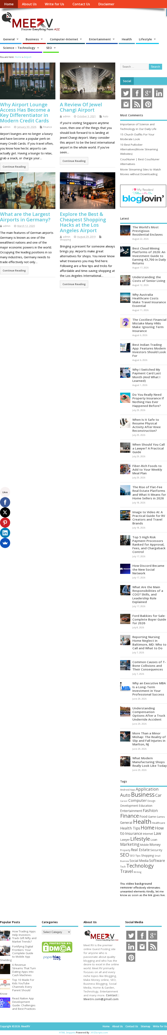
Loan (154, 839)
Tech (123, 866)
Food (143, 816)
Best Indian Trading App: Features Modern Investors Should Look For (149, 350)
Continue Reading (14, 166)
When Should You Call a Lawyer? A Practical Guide (148, 448)
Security (156, 850)
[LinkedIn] (5, 533)
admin (6, 127)
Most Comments (131, 115)
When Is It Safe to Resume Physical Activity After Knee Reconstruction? (146, 425)
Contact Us (81, 4)
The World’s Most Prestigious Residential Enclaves (147, 230)
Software (157, 860)
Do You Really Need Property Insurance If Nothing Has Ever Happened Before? (148, 400)
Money (155, 844)
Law (157, 833)
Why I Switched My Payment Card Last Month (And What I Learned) (146, 375)
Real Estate (140, 849)
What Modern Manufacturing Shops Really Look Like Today (149, 761)
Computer (137, 800)
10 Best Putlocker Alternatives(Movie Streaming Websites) (139, 149)
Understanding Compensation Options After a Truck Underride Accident (148, 713)
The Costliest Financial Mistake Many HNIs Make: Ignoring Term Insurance (149, 325)
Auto (105, 116)
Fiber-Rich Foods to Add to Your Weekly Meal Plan (147, 469)
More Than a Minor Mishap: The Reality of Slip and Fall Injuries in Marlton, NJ (149, 738)
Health (127, 39)
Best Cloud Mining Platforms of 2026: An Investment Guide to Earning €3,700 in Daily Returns (149, 255)
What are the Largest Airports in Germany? (25, 217)
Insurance (133, 833)
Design (151, 800)
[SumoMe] (5, 543)
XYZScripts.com (99, 1032)
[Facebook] (5, 502)
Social (127, 81)
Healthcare (158, 823)
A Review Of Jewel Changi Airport (81, 107)
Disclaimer (106, 4)
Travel (126, 871)
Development (129, 806)
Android (125, 789)
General (9, 39)
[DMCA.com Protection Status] (57, 952)
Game (152, 817)
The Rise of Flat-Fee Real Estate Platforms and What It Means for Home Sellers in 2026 (149, 492)
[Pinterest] (5, 523)
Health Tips (130, 828)
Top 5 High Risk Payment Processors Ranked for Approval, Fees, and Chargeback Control (149, 544)
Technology (140, 865)
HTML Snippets (67, 1032)
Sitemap (145, 1026)
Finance (47, 127)
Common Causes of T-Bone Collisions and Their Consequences (149, 665)
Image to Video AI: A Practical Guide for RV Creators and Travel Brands (148, 517)
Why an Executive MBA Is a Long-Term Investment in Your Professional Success (149, 688)
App (132, 789)
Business (32, 39)
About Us (29, 4)
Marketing (129, 844)
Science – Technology (19, 48)
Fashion (150, 810)
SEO (49, 48)
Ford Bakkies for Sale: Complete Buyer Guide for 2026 (149, 619)
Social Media (139, 860)
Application (147, 789)
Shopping (65, 239)
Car (158, 795)
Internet (148, 834)
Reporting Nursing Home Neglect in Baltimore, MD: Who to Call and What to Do (149, 642)
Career (124, 801)
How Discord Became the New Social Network (148, 569)
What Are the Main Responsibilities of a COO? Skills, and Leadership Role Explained (147, 594)
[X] (5, 512)
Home (9, 4)
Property (125, 850)
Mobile (144, 845)
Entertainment (100, 39)
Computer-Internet (64, 39)
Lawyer (125, 840)
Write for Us (54, 4)
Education (145, 805)
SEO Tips (135, 855)
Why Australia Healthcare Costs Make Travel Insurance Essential (149, 300)
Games (161, 817)
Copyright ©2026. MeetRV (15, 1026)
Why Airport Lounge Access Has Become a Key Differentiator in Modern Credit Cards (25, 112)
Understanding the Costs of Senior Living (148, 279)
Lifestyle (145, 39)
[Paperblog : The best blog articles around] (52, 961)
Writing (137, 871)
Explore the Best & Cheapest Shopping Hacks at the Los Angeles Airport (83, 222)
